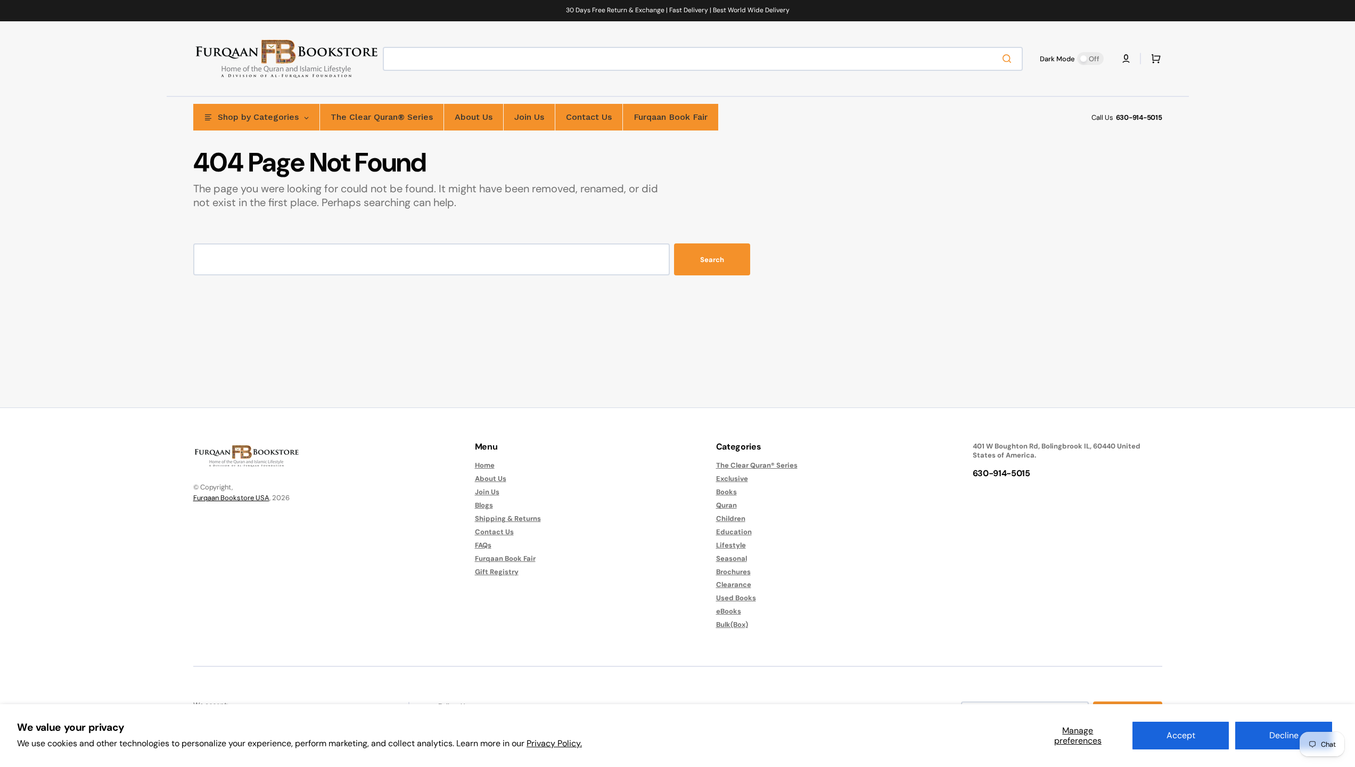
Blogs (484, 505)
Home (485, 465)
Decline (1284, 735)
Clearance (733, 584)
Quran (726, 505)
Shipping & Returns (508, 518)
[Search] (1009, 58)
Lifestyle (731, 545)
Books (726, 491)
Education (734, 531)
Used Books (736, 597)
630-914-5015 (1139, 117)
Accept (1181, 735)
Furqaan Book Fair (505, 558)
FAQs (483, 545)
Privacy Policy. (554, 743)
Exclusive (732, 478)
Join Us (487, 491)
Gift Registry (497, 571)
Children (730, 518)
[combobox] (703, 59)
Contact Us (494, 531)
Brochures (733, 571)
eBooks (728, 611)
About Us (490, 478)
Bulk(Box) (732, 624)
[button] (1126, 58)
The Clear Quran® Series (757, 465)
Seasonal (731, 558)
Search (712, 259)
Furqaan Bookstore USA (231, 497)
